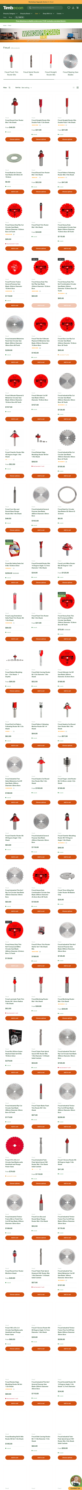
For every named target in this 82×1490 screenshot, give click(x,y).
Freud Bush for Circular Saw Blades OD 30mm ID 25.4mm (66, 511)
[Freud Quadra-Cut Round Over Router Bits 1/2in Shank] (41, 764)
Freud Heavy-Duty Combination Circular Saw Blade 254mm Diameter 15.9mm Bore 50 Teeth (67, 228)
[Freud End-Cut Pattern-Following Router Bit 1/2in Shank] (14, 709)
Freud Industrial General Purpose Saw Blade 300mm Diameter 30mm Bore (40, 512)
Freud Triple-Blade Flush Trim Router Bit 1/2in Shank (40, 1108)
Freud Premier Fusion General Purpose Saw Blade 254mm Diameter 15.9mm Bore (13, 285)
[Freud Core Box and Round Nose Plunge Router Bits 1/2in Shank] (41, 1202)
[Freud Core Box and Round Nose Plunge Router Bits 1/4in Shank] (14, 494)
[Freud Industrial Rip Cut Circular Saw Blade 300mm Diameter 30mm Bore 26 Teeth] (67, 381)
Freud (9, 25)
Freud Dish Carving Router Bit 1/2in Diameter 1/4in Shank (41, 674)
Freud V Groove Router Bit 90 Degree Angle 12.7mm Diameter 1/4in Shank (41, 1330)
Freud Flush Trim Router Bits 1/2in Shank (40, 617)
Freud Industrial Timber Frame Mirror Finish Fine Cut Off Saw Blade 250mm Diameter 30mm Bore (14, 1220)
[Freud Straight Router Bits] (51, 61)
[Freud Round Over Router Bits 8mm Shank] (14, 1256)
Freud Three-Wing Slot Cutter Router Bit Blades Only (66, 892)
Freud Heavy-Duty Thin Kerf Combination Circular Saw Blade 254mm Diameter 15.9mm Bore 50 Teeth (67, 286)
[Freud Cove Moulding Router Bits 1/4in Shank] (14, 1476)
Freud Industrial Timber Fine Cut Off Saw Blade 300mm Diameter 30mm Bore (66, 1109)
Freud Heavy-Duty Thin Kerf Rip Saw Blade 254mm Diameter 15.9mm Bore (41, 285)
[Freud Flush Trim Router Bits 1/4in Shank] (41, 210)
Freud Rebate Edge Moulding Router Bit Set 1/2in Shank (13, 1384)
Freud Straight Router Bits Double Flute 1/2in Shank (41, 121)
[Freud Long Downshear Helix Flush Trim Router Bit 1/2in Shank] (14, 601)
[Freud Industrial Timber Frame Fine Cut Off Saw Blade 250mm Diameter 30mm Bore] (67, 1202)
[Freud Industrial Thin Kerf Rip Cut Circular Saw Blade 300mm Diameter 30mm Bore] (67, 1037)
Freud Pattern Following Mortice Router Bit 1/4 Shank (40, 726)
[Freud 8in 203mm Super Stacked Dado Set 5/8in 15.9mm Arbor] (14, 1037)
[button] (77, 8)
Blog (10, 17)
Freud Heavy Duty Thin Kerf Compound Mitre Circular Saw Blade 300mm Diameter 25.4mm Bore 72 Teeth (14, 949)
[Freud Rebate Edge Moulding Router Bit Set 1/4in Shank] (41, 438)
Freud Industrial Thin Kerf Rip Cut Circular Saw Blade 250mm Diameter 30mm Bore (14, 893)
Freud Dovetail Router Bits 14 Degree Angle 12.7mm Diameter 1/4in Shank (41, 566)
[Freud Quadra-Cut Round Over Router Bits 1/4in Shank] (67, 709)
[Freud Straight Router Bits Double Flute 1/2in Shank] (41, 105)
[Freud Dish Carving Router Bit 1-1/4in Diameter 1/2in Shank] (41, 1422)
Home (4, 25)
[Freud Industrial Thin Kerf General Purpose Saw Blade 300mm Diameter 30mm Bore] (67, 930)
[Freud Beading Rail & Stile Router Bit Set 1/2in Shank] (14, 1422)
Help (4, 17)
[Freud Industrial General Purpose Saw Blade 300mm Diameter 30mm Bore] (41, 494)
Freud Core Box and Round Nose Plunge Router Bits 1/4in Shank (13, 511)
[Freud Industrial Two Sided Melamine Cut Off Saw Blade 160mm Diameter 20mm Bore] (67, 1256)
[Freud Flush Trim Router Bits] (11, 61)
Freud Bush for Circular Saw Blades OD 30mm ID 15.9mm (13, 175)
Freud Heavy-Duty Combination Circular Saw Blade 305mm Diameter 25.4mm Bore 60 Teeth (41, 893)
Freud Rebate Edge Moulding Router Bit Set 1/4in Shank (40, 454)
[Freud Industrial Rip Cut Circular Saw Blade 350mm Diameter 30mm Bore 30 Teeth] (14, 1091)
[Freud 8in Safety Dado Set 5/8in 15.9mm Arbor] (14, 549)
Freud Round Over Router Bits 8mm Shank (14, 1272)
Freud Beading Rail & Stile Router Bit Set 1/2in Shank (14, 1438)
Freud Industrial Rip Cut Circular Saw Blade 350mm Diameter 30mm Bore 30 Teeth (14, 1109)
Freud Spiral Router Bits (31, 73)
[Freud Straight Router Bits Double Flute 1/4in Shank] (67, 105)
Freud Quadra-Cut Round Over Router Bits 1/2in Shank (40, 781)
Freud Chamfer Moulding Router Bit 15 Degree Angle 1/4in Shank (67, 838)
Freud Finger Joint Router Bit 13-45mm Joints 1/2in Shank (67, 781)
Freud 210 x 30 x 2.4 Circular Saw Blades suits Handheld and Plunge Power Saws (14, 1163)
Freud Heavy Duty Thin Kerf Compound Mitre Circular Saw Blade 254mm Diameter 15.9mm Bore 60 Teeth (67, 620)
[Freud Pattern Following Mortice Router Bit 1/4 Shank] (41, 709)
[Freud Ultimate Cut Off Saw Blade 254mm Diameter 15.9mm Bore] (41, 381)
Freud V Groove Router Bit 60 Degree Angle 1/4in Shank (67, 1162)
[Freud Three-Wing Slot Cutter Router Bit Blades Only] (67, 876)
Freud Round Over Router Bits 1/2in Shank (41, 174)
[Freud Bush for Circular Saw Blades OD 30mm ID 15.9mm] (14, 158)
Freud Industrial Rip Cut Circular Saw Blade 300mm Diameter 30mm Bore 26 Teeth (66, 399)
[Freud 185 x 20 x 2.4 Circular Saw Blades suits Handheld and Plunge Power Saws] (41, 1476)
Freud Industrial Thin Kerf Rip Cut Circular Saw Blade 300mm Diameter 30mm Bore (67, 1055)
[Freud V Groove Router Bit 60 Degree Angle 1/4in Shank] (67, 1145)
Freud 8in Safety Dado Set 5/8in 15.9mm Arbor (14, 565)
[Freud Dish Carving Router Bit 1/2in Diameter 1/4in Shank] (41, 658)
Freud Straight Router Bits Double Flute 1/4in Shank (67, 121)
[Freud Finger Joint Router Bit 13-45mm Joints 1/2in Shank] (67, 764)
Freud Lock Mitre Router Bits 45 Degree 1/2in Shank (66, 566)
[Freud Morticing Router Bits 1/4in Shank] (41, 984)
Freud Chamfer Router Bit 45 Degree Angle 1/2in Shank (14, 838)
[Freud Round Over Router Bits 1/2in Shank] (41, 158)
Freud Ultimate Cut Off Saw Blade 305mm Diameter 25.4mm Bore (66, 674)
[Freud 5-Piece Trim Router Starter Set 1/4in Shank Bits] (41, 930)
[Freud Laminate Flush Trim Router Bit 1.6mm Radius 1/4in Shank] (14, 984)
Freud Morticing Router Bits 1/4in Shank (40, 1000)
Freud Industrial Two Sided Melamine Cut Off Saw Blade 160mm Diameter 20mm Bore (66, 1274)
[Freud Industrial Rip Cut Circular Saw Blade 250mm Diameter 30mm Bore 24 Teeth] (67, 438)
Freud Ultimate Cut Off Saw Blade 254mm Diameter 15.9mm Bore (40, 398)
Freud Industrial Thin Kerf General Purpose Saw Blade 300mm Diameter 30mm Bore (67, 948)
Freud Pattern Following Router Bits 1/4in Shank (66, 174)
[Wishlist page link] (68, 7)
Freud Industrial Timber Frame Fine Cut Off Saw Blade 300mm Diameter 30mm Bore (66, 1331)
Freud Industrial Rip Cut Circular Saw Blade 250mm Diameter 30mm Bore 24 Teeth (66, 455)
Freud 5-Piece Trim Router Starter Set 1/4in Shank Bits (41, 947)
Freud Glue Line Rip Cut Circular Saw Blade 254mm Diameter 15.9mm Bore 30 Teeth (67, 342)
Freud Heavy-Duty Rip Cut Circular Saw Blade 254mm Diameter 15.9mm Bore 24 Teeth (14, 228)
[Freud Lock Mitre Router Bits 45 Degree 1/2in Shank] (67, 549)
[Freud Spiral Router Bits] (31, 61)
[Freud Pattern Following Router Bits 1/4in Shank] (67, 158)
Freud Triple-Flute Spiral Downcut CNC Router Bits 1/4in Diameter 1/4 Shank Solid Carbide (41, 1274)
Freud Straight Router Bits (51, 73)
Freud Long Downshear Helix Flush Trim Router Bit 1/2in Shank (14, 618)
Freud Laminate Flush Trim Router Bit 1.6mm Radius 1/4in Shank (14, 1001)
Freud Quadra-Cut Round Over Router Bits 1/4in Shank (67, 726)
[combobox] (45, 8)
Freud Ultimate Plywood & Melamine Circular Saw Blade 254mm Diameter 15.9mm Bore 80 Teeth (14, 399)
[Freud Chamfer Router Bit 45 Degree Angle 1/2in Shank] (14, 821)
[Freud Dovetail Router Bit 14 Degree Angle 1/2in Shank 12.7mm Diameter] (67, 1367)
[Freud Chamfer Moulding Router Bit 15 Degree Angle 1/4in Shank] (67, 821)
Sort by (17, 87)
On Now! (41, 2)
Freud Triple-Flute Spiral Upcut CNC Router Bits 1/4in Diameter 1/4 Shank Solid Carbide (40, 1055)
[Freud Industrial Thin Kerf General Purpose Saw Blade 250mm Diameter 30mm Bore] (41, 1367)
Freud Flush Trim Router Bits (11, 73)
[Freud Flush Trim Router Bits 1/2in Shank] (41, 601)
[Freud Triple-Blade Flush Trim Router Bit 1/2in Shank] (41, 1091)
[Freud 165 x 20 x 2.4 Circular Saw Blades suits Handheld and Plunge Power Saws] (14, 1313)
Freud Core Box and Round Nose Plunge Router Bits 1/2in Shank (40, 1219)
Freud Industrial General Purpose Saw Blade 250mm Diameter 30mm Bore (40, 839)
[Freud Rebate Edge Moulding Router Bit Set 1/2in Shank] (14, 1367)
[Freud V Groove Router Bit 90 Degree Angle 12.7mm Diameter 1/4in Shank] (41, 1313)
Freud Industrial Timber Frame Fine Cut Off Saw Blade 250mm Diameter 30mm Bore (66, 1220)
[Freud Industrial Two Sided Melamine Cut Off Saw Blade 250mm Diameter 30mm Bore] (14, 764)
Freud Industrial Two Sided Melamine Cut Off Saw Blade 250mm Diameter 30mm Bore (13, 782)
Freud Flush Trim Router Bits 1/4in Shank (40, 226)
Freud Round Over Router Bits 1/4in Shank (14, 121)
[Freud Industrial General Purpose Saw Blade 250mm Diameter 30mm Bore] (41, 821)
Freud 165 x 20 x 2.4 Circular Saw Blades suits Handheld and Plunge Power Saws (14, 1331)
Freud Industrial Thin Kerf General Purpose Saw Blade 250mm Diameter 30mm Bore (40, 1385)
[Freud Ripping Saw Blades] (70, 61)
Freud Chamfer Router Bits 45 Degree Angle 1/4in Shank (14, 454)
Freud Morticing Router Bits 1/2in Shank (66, 1000)
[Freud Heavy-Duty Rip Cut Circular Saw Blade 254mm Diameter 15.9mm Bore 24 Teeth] (14, 210)
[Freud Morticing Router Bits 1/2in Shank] (67, 984)
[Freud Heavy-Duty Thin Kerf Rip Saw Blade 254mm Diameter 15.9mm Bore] (41, 267)
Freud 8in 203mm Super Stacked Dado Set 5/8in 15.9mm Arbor (13, 1054)
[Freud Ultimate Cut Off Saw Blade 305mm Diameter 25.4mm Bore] (67, 658)
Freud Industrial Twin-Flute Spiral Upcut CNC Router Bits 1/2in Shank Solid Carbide (40, 1163)
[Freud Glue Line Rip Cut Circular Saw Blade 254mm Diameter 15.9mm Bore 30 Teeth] (67, 324)
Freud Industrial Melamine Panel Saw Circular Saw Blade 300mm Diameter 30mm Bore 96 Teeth (14, 342)
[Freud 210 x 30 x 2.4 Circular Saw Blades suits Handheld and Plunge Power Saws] (14, 1145)
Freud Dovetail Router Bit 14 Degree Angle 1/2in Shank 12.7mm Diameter (67, 1384)
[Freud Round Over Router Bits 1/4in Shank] (14, 105)
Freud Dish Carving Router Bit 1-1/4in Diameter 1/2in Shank (41, 1439)
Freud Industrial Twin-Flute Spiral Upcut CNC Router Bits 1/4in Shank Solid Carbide (66, 1440)
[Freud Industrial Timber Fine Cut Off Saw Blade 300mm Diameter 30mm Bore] (67, 1091)
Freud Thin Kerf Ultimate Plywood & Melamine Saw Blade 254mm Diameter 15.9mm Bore (41, 342)
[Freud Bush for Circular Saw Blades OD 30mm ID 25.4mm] (67, 494)
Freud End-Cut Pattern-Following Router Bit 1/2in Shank (14, 726)
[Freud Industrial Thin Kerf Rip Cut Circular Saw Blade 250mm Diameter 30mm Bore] (14, 876)
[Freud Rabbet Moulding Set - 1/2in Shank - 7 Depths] (14, 658)
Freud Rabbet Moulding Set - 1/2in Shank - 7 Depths (13, 674)
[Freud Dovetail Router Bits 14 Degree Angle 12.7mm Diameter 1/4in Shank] (41, 549)
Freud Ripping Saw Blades (70, 73)
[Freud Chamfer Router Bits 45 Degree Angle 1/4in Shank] (14, 438)
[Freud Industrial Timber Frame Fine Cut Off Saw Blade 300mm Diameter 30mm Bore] (67, 1313)
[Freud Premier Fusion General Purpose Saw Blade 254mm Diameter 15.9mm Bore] (14, 267)
